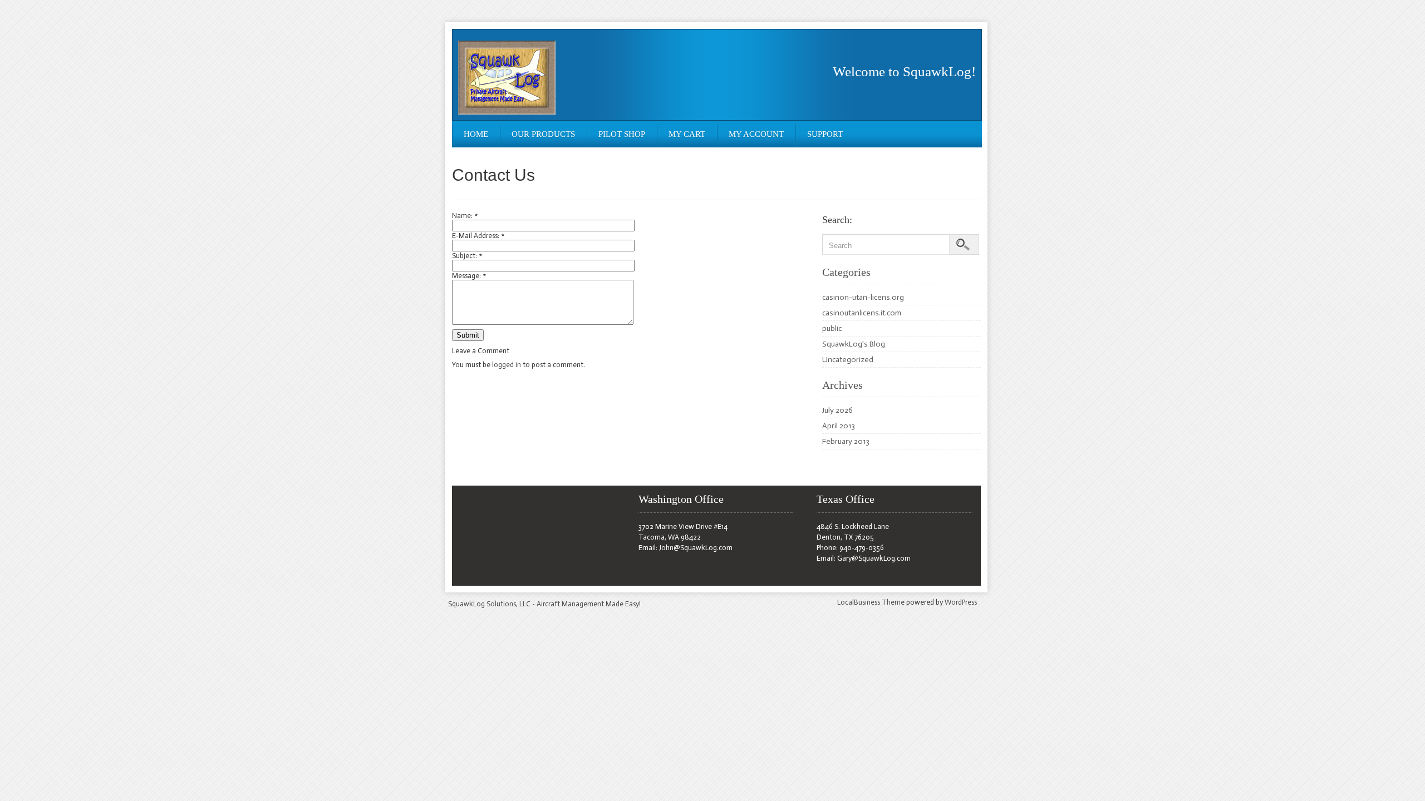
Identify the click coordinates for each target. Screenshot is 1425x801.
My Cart (687, 134)
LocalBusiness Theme (871, 602)
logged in (506, 364)
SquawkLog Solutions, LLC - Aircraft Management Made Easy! (544, 604)
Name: (465, 215)
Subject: (467, 255)
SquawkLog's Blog (853, 344)
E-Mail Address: (478, 235)
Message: (469, 275)
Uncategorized (847, 359)
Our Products (543, 134)
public (832, 328)
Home (476, 134)
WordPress (961, 602)
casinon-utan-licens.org (863, 297)
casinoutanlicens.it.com (861, 313)
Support (825, 134)
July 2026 (837, 410)
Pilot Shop (621, 134)
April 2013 (838, 426)
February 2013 (845, 441)
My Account (756, 134)
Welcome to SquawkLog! (904, 71)
